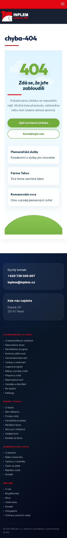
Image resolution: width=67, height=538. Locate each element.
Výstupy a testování (15, 362)
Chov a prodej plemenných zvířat (31, 197)
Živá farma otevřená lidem (27, 175)
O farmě (9, 407)
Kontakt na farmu (13, 438)
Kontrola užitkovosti (15, 353)
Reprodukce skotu (14, 345)
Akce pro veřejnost (15, 429)
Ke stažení (10, 388)
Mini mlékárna (12, 411)
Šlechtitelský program (16, 349)
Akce (8, 497)
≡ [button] (63, 4)
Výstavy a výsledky (15, 461)
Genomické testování (16, 358)
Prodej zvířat (11, 416)
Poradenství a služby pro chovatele (33, 154)
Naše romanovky (14, 457)
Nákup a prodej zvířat (16, 371)
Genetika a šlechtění (15, 384)
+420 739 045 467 (21, 276)
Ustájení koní (11, 433)
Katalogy (9, 393)
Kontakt (9, 474)
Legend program (14, 366)
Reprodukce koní (14, 379)
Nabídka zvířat (12, 470)
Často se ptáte (12, 465)
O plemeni (10, 452)
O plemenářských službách (19, 340)
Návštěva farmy (13, 425)
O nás (8, 489)
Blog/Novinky (12, 493)
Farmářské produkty (15, 420)
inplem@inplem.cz (21, 282)
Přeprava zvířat (13, 375)
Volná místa (11, 502)
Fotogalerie (11, 511)
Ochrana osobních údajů (17, 515)
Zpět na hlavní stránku (33, 122)
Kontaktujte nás (33, 134)
